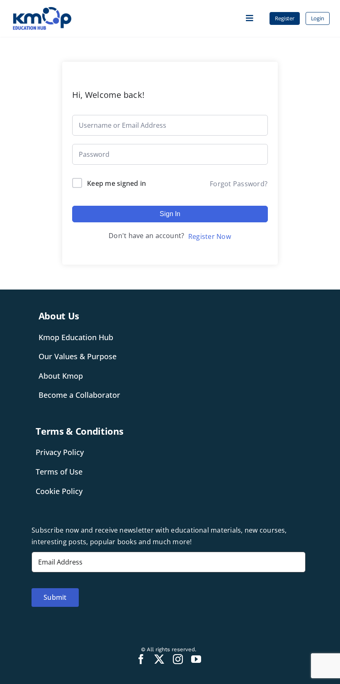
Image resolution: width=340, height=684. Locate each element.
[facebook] (141, 659)
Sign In (170, 213)
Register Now (209, 236)
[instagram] (178, 659)
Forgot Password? (238, 183)
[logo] (42, 10)
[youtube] (196, 659)
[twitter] (159, 659)
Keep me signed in (116, 183)
